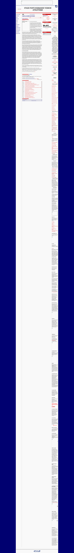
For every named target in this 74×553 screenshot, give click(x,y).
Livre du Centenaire (45, 15)
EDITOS (17, 17)
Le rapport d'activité (54, 70)
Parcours (55, 60)
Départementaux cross (54, 98)
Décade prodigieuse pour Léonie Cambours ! (30, 93)
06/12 (23, 89)
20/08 (23, 91)
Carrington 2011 (53, 109)
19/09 (23, 85)
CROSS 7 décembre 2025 (28, 81)
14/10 (23, 96)
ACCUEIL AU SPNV (18, 14)
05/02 (23, 83)
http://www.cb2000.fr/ (55, 502)
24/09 (23, 97)
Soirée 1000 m (53, 153)
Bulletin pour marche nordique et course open (55, 62)
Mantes (52, 80)
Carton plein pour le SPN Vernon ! (29, 96)
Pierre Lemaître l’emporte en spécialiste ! (30, 97)
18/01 (23, 88)
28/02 (23, 87)
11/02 (23, 93)
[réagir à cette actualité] (41, 81)
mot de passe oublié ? (40, 79)
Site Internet (46, 28)
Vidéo (52, 136)
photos (55, 74)
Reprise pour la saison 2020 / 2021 (29, 91)
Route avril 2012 (53, 89)
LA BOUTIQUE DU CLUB (28, 82)
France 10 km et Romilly (54, 152)
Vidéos (52, 74)
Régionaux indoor (54, 95)
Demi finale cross (54, 124)
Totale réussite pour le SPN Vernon (29, 89)
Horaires (55, 32)
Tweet (30, 17)
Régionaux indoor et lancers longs (54, 94)
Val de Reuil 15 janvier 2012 (55, 97)
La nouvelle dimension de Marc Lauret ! (29, 83)
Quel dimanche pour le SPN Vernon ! (29, 94)
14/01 (23, 94)
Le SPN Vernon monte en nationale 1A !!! (30, 86)
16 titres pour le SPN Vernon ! (28, 88)
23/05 (23, 86)
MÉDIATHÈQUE (17, 24)
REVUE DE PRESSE (18, 33)
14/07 (23, 92)
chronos (53, 248)
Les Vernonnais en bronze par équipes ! (29, 85)
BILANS (17, 20)
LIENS (16, 23)
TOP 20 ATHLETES (18, 30)
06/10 (23, 82)
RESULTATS (23, 20)
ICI (54, 158)
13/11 (22, 81)
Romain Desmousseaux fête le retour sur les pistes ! (31, 92)
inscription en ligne (55, 26)
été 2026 (55, 20)
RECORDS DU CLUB (18, 27)
